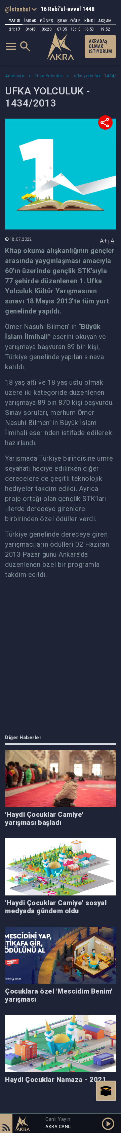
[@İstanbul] (21, 9)
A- (113, 240)
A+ (103, 240)
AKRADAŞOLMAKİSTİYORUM (100, 46)
